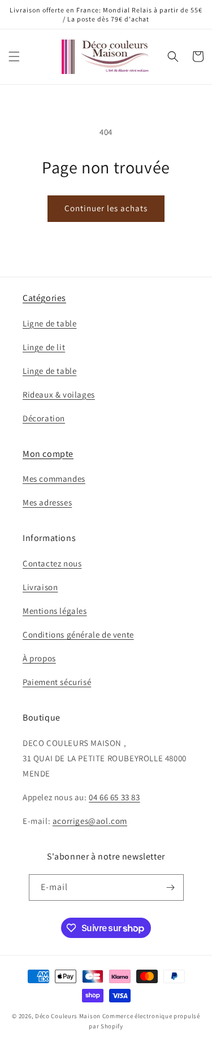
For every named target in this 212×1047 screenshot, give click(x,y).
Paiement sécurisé (57, 682)
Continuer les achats (106, 208)
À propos (39, 658)
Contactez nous (52, 563)
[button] (14, 56)
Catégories (44, 298)
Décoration (44, 418)
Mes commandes (54, 478)
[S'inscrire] (170, 887)
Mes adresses (47, 502)
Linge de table (49, 370)
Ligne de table (49, 323)
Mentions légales (55, 610)
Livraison (40, 587)
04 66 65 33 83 (114, 797)
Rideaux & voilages (59, 394)
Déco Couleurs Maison (68, 1016)
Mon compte (48, 454)
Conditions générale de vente (78, 634)
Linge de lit (44, 347)
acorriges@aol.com (90, 820)
